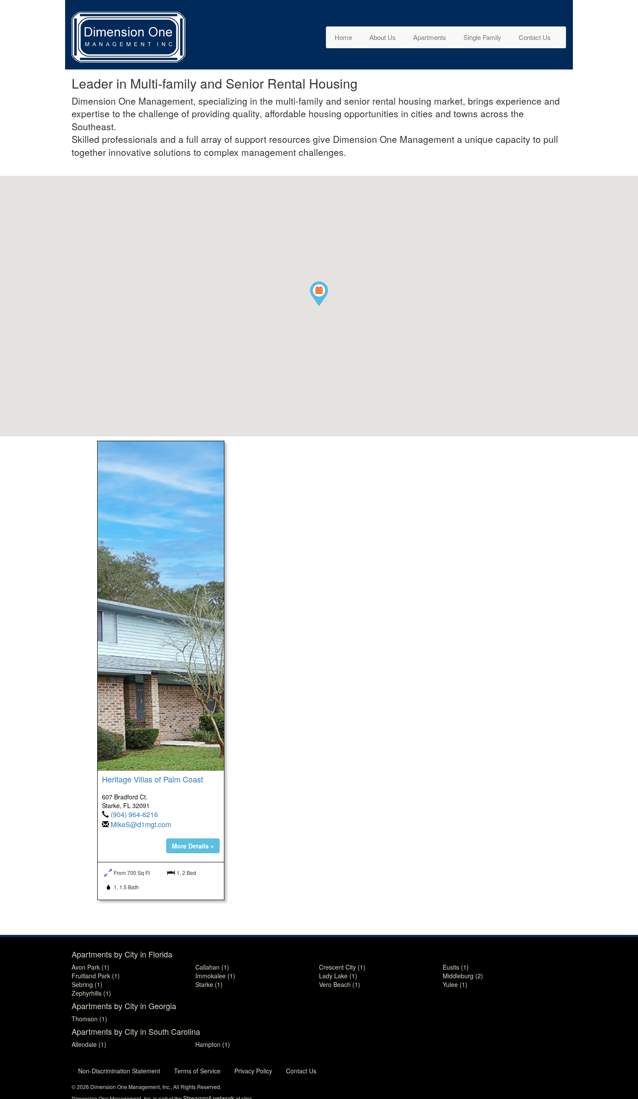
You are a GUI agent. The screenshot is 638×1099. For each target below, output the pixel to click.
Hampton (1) (212, 1044)
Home (343, 37)
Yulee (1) (455, 984)
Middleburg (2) (463, 975)
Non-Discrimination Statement (119, 1070)
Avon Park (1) (90, 967)
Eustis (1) (456, 967)
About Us (382, 37)
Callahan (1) (212, 967)
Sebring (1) (87, 984)
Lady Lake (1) (338, 975)
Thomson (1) (89, 1018)
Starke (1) (209, 984)
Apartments (429, 37)
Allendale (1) (89, 1044)
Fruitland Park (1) (96, 975)
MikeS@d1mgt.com (141, 824)
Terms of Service (197, 1070)
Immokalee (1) (215, 975)
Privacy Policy (253, 1070)
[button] (319, 293)
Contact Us (535, 37)
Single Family (482, 37)
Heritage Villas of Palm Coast (152, 779)
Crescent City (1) (342, 967)
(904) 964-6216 (134, 814)
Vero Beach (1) (339, 984)
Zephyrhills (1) (91, 993)
